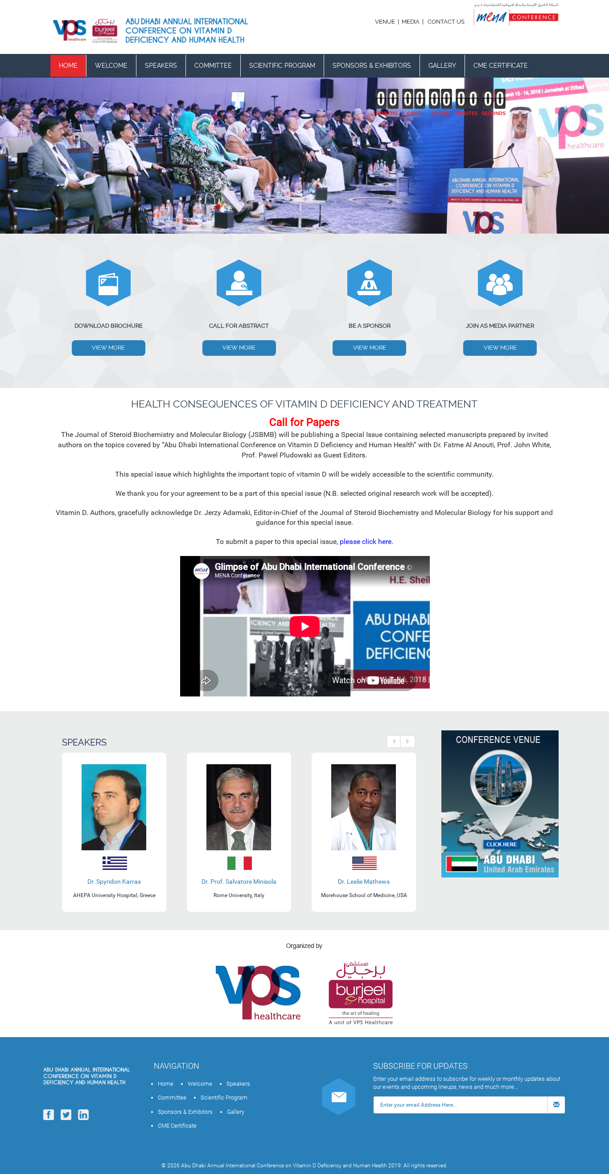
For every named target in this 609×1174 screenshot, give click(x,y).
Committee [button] (213, 65)
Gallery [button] (442, 65)
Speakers (161, 65)
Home (68, 65)
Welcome (111, 65)
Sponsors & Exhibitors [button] (372, 65)
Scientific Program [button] (282, 65)
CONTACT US (446, 21)
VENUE (385, 21)
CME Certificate (500, 65)
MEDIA (411, 21)
